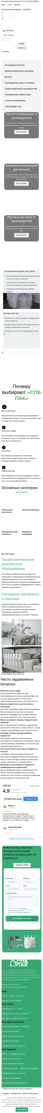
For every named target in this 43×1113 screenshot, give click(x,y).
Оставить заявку (22, 865)
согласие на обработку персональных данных (26, 1106)
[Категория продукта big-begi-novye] (21, 547)
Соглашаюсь (22, 1109)
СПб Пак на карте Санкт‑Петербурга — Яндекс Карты (21, 842)
